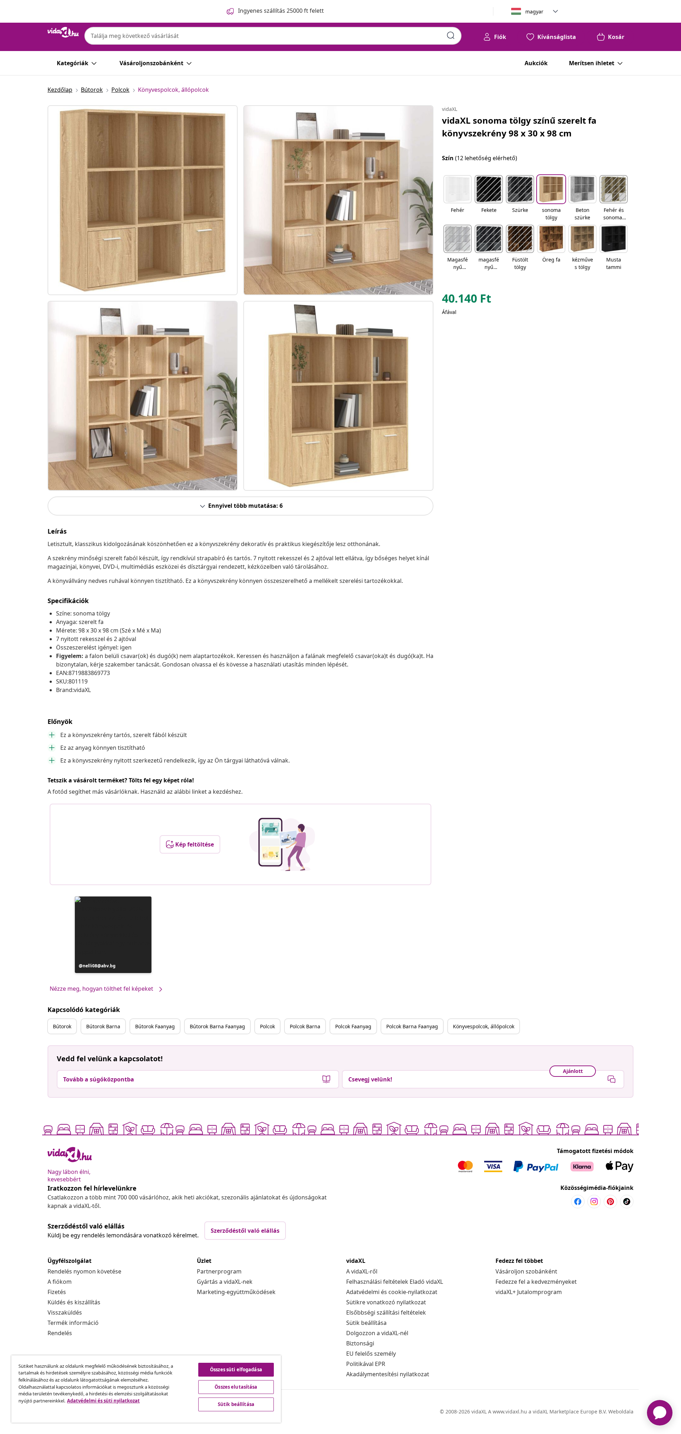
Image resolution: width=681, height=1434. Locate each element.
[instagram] (594, 1201)
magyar (534, 11)
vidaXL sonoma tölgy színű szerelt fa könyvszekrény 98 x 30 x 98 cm (519, 126)
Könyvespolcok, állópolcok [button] (483, 1026)
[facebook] (577, 1201)
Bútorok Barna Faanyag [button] (217, 1026)
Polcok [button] (267, 1026)
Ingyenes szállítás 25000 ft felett (281, 11)
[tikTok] (626, 1201)
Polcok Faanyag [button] (353, 1026)
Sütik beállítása (366, 1323)
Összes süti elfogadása (236, 1369)
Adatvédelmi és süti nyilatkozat (103, 1401)
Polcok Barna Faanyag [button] (412, 1026)
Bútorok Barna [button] (103, 1026)
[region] (146, 1389)
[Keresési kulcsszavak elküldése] (450, 35)
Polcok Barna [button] (305, 1026)
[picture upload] (282, 844)
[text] (466, 300)
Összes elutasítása (236, 1387)
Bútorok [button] (62, 1026)
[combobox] (272, 36)
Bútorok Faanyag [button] (155, 1026)
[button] (113, 934)
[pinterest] (610, 1201)
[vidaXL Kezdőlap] (63, 32)
